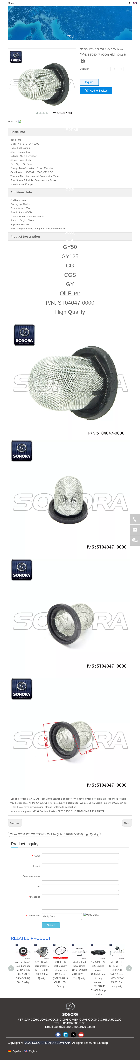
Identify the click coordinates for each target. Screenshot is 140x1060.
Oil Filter (70, 293)
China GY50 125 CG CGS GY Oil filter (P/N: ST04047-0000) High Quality (54, 834)
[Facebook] (58, 1034)
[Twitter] (73, 1034)
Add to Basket (98, 90)
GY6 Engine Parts (44, 811)
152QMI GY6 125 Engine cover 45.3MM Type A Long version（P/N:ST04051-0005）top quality (98, 978)
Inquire (89, 82)
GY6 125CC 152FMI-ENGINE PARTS (81, 811)
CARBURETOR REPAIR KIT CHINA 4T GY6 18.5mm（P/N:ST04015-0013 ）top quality (117, 974)
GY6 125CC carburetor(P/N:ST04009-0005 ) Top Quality (42, 970)
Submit (51, 925)
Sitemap (102, 1042)
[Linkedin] (65, 1034)
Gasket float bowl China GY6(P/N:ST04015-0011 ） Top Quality (79, 970)
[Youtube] (81, 1034)
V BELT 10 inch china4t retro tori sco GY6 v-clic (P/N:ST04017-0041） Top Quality (60, 974)
